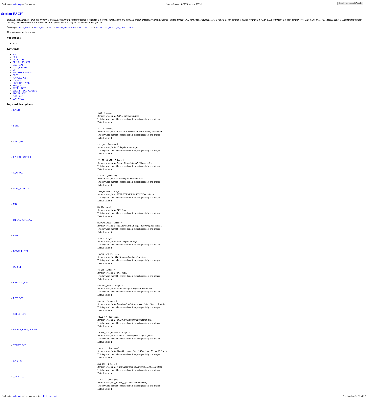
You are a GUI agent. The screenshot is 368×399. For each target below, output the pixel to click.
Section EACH (12, 14)
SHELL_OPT (19, 88)
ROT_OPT (18, 85)
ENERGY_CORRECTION (66, 27)
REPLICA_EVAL (21, 83)
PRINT (99, 27)
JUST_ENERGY (21, 67)
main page (17, 4)
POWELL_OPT (20, 78)
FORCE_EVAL (40, 27)
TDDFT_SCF (19, 93)
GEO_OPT (18, 65)
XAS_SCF (18, 96)
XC (80, 27)
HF (86, 27)
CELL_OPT (18, 59)
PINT (15, 75)
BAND (16, 54)
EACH (131, 27)
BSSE (15, 57)
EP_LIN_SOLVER (22, 62)
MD (14, 70)
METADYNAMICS (22, 72)
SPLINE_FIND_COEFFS (25, 90)
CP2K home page (50, 396)
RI (92, 27)
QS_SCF (17, 80)
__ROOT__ (18, 98)
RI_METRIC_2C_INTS (115, 27)
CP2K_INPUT (25, 27)
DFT (51, 27)
